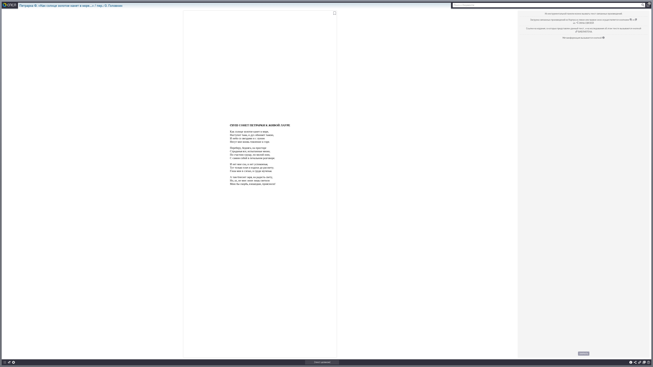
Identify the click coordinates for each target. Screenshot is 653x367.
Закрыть (583, 353)
